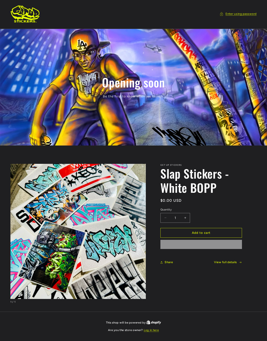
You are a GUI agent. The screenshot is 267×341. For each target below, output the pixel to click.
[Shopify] (153, 322)
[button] (238, 13)
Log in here (151, 330)
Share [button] (169, 262)
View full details (225, 262)
